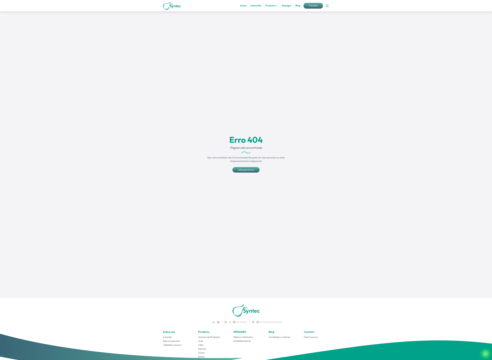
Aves (200, 340)
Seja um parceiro (171, 340)
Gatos (201, 352)
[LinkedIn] (213, 322)
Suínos (201, 356)
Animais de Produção (209, 337)
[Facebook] (225, 322)
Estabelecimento (242, 340)
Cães (200, 344)
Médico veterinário (243, 337)
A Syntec (167, 337)
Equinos (202, 348)
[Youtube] (218, 322)
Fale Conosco (311, 337)
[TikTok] (230, 322)
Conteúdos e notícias (279, 337)
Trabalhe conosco (172, 344)
